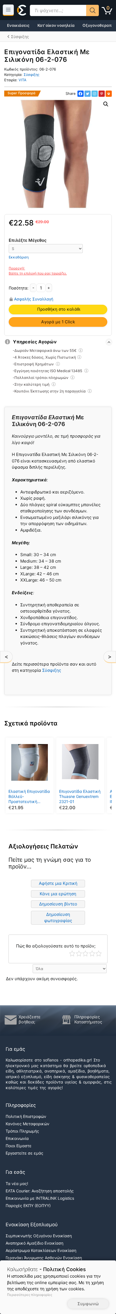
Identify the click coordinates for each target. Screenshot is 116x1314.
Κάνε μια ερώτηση (58, 893)
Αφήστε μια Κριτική (58, 883)
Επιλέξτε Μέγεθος (27, 240)
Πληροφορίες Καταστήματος (88, 1019)
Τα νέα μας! (17, 1183)
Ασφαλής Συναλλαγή (33, 299)
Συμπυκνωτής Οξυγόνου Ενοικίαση (39, 1235)
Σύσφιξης (31, 75)
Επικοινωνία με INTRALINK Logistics (40, 1198)
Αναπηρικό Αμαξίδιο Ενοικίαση (34, 1243)
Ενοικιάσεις (18, 25)
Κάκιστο (72, 953)
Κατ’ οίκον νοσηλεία (56, 25)
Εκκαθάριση (19, 257)
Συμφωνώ (88, 1303)
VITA (22, 80)
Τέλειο (98, 953)
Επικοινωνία (17, 1138)
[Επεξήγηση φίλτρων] (80, 351)
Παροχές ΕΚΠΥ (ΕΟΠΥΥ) (28, 1205)
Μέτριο (85, 953)
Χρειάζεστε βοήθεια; (30, 1019)
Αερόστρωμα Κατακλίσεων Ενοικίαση (41, 1250)
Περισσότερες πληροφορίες (29, 1295)
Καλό (92, 953)
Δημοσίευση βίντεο (58, 904)
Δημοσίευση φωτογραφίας (58, 917)
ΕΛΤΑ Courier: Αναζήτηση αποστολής (40, 1190)
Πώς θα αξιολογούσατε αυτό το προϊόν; (55, 946)
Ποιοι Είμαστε (19, 1145)
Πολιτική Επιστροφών (26, 1116)
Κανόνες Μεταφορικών (27, 1123)
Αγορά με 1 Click (58, 321)
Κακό (79, 953)
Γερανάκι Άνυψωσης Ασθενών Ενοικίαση (44, 1257)
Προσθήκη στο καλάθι (58, 309)
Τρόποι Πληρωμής (22, 1131)
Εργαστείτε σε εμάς (24, 1153)
